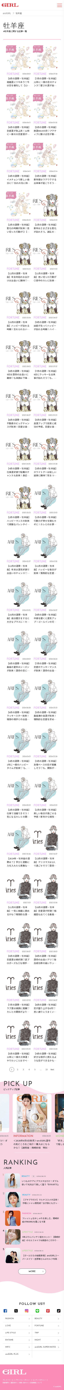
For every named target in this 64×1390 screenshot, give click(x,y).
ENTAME (9, 1340)
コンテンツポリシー (39, 1380)
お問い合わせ (23, 1382)
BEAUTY (38, 1319)
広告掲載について (36, 1382)
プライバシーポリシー (23, 1380)
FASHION (9, 1319)
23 (47, 1069)
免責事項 (6, 1382)
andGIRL (7, 13)
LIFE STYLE (10, 1333)
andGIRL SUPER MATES (45, 1347)
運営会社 (14, 1382)
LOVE (8, 1326)
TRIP (37, 1333)
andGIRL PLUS (11, 1354)
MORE (32, 1271)
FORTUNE (39, 1326)
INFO (7, 1347)
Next (52, 1069)
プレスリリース (8, 1380)
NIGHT (38, 1340)
